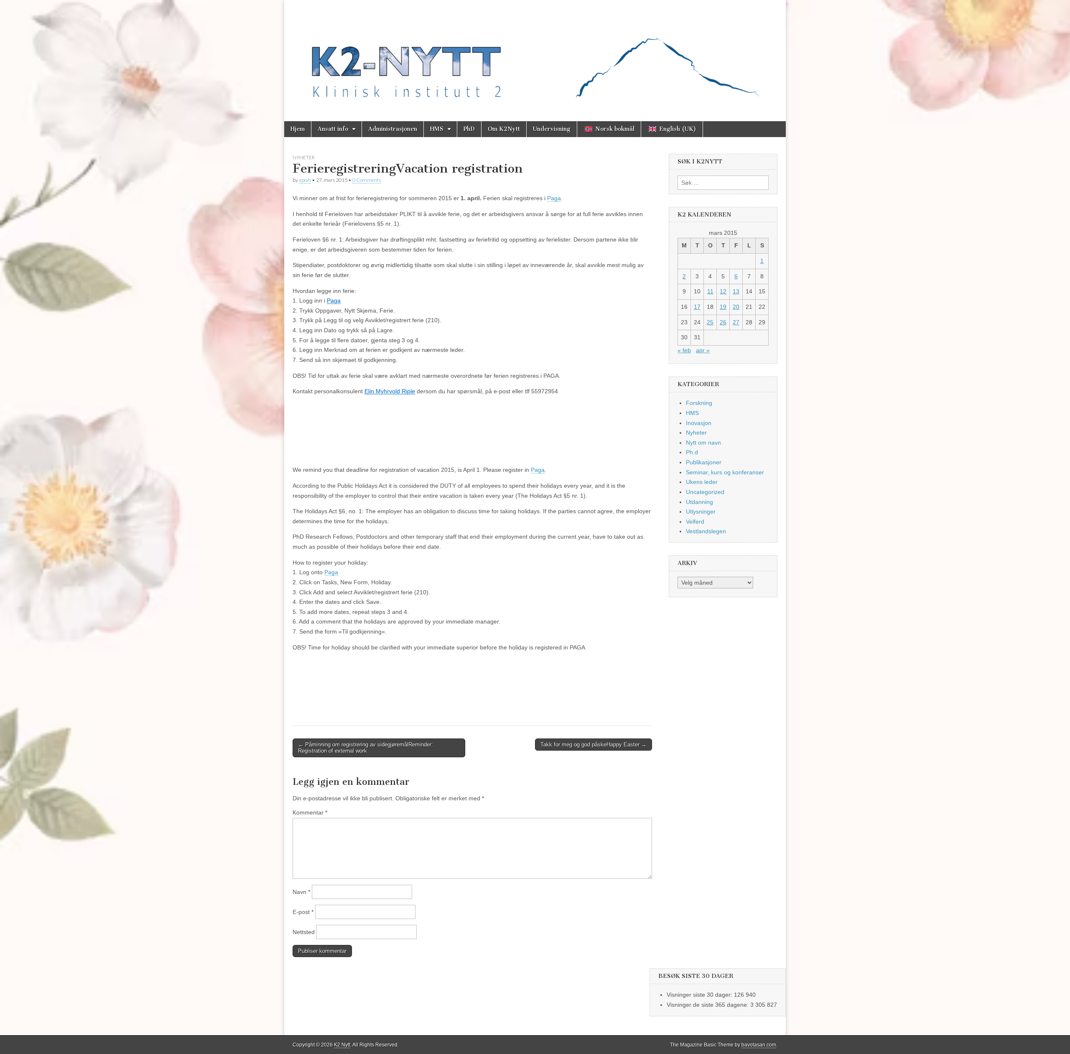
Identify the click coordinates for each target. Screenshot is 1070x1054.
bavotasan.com (758, 1045)
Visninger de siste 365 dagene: (708, 1004)
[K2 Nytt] (535, 54)
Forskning (699, 403)
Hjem (297, 128)
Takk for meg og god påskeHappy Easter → (593, 744)
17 (697, 306)
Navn (301, 892)
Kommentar (310, 812)
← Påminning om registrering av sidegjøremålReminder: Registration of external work (365, 747)
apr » (703, 350)
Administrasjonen (392, 128)
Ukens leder (702, 482)
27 (736, 322)
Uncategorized (705, 492)
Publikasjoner (703, 462)
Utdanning (699, 502)
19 (723, 306)
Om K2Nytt (504, 128)
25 (710, 322)
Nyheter (304, 157)
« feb (684, 350)
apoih (305, 180)
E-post (303, 912)
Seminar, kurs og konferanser (725, 472)
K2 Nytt (342, 1045)
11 (710, 291)
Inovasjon (698, 423)
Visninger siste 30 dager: (700, 994)
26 (723, 322)
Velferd (695, 521)
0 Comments (366, 180)
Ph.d (692, 452)
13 (736, 291)
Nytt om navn (703, 442)
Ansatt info (333, 128)
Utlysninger (701, 511)
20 (736, 306)
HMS (436, 128)
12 (723, 291)
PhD (469, 128)
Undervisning (552, 128)
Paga (554, 198)
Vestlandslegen (706, 531)
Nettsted (304, 932)
